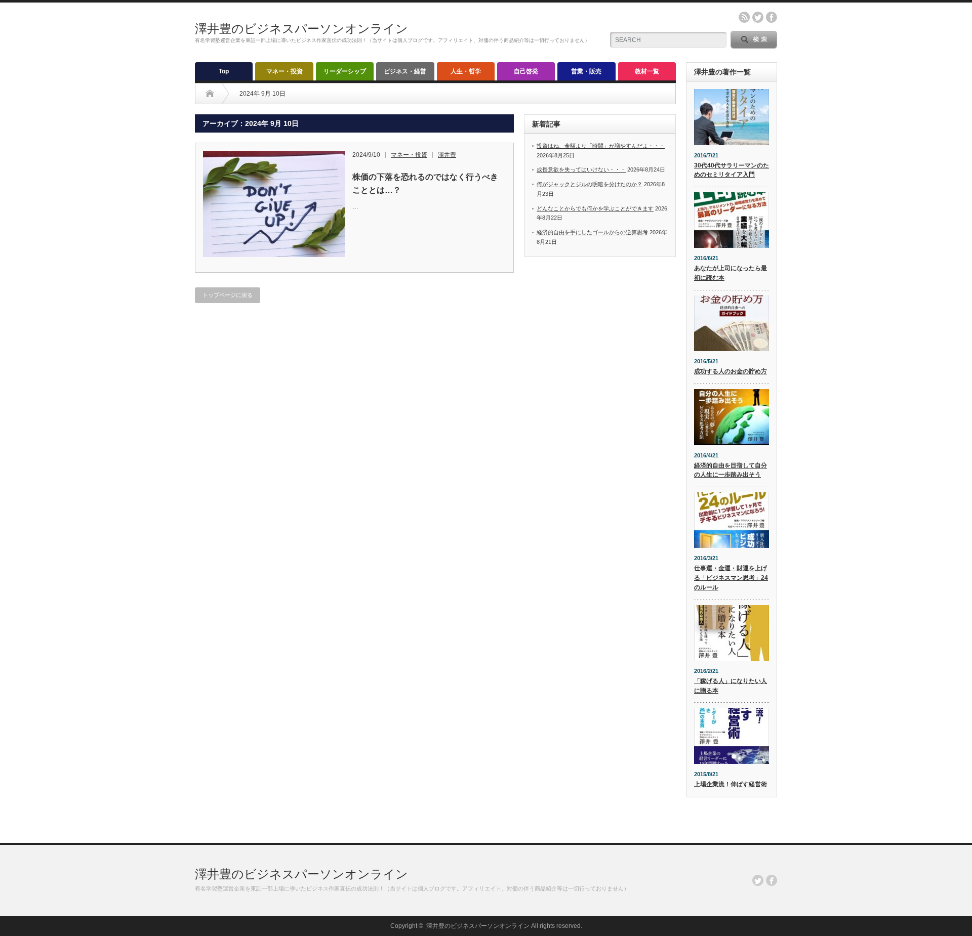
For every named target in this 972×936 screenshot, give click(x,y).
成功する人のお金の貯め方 (730, 371)
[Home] (210, 93)
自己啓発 (526, 71)
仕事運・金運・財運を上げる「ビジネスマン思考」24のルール (731, 577)
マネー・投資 (284, 71)
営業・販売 (586, 71)
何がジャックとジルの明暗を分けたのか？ (589, 184)
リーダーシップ (344, 71)
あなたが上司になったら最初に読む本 (730, 273)
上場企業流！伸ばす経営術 (730, 784)
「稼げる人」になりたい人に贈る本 (730, 685)
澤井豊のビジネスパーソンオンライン (301, 28)
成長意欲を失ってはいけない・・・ (581, 169)
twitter (757, 17)
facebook (771, 17)
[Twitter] (757, 880)
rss (744, 17)
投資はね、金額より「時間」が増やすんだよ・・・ (601, 146)
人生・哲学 (466, 71)
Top (224, 71)
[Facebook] (771, 880)
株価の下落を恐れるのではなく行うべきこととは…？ (425, 183)
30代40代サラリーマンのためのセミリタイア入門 (731, 170)
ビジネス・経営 (405, 71)
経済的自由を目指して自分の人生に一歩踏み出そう (730, 470)
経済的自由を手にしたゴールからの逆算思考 (592, 232)
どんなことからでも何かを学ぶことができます (595, 208)
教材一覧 (647, 71)
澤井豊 (447, 154)
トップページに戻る (227, 295)
